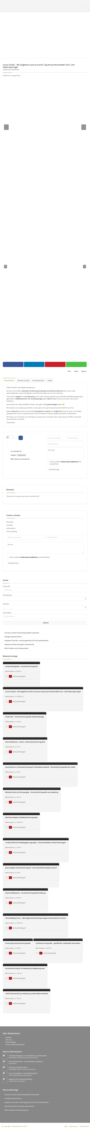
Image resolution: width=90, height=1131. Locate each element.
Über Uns (9, 1040)
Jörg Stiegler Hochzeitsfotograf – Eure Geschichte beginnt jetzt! (31, 868)
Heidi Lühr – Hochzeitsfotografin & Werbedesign (24, 717)
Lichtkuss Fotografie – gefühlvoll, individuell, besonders (58, 943)
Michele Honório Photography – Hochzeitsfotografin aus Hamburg (31, 792)
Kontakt (8, 1037)
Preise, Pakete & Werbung (15, 1044)
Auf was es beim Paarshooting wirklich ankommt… (22, 633)
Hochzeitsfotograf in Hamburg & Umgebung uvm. (25, 968)
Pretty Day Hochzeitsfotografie (17, 943)
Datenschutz (84, 1126)
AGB (65, 1126)
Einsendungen (11, 1042)
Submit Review (13, 563)
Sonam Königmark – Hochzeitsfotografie (21, 666)
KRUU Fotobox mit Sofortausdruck (16, 648)
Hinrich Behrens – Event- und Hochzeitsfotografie (25, 742)
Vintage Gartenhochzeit (12, 637)
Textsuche (6, 586)
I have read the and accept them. (65, 463)
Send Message (54, 469)
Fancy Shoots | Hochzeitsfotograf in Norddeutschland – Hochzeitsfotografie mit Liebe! (40, 767)
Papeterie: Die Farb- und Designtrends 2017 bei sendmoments (26, 640)
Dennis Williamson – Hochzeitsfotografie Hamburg (25, 893)
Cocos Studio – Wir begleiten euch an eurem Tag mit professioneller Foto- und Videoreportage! (43, 692)
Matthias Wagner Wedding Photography (21, 817)
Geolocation (7, 613)
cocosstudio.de (15, 451)
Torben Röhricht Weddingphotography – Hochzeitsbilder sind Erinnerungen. (35, 842)
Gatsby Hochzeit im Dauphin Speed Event (19, 644)
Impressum (74, 1126)
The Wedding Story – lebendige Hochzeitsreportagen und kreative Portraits (35, 918)
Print (69, 371)
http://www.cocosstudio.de (20, 459)
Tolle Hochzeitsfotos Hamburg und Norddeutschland (26, 993)
